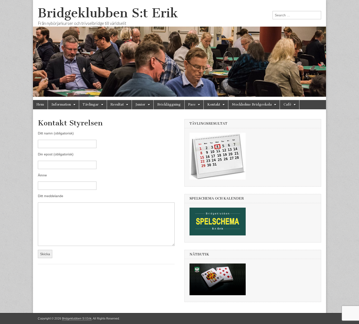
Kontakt (213, 104)
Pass (192, 104)
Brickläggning (169, 104)
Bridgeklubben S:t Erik (108, 13)
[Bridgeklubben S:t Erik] (179, 50)
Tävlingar (91, 104)
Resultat (117, 104)
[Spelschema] (220, 239)
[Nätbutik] (220, 299)
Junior (141, 104)
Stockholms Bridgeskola (252, 104)
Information (61, 104)
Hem (40, 104)
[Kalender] (220, 183)
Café (287, 104)
